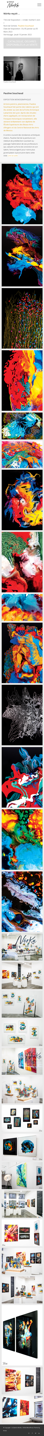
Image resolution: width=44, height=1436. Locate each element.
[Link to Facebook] (32, 1433)
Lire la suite (13, 155)
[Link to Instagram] (29, 1433)
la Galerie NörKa (17, 1427)
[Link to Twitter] (35, 1433)
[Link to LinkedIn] (39, 1433)
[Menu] (37, 4)
